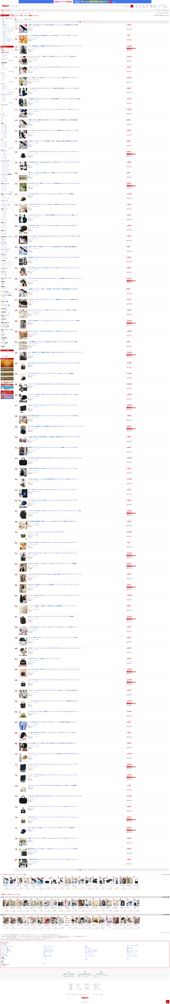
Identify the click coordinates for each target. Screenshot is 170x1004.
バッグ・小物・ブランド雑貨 (22, 13)
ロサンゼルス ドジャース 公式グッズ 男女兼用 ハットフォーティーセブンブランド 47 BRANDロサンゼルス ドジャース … (53, 711)
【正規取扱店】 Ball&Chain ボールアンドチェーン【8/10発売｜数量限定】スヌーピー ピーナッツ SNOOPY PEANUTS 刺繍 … (54, 98)
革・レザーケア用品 (7, 40)
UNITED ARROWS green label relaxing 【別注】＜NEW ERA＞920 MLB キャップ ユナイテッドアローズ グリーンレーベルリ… (54, 267)
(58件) (21, 889)
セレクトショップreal (32, 440)
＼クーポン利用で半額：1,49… (81, 925)
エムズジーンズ (31, 641)
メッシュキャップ (5, 163)
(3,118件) (131, 911)
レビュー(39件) (35, 692)
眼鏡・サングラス (6, 25)
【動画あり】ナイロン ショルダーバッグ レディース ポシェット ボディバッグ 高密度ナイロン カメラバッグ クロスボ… (53, 447)
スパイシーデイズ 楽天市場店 (33, 313)
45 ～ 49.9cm (4, 137)
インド (3, 69)
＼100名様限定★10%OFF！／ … (26, 925)
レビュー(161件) (35, 607)
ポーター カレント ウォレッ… (109, 885)
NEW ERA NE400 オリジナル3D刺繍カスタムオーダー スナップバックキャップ (44, 658)
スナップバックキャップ (6, 165)
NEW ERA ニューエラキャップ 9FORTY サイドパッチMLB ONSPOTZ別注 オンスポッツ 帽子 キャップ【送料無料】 (52, 785)
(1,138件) (131, 889)
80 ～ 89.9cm (4, 255)
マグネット (4, 177)
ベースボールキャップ (6, 162)
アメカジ (3, 101)
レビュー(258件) (35, 639)
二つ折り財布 (4, 309)
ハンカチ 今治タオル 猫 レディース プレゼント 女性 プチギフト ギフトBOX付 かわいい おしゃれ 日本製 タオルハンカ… (53, 627)
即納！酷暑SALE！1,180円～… (40, 885)
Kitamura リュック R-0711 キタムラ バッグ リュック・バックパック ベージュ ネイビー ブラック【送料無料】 (51, 616)
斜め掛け (3, 239)
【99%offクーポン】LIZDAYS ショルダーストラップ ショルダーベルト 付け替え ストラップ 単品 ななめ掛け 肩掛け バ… (53, 690)
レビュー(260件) (35, 111)
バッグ (4, 20)
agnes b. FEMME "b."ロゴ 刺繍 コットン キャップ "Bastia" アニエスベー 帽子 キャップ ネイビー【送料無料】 (51, 827)
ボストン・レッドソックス (7, 264)
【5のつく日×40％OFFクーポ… (19, 925)
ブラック (3, 74)
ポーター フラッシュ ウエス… (47, 885)
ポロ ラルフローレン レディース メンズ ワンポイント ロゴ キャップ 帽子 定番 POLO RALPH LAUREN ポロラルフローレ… (54, 753)
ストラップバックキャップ (7, 169)
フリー (3, 106)
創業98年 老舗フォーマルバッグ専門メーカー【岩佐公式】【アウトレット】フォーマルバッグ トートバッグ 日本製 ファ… (53, 848)
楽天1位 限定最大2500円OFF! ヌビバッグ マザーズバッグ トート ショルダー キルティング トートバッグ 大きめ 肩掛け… (53, 415)
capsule (30, 229)
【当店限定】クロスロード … (60, 925)
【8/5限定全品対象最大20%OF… (54, 908)
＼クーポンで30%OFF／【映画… (33, 925)
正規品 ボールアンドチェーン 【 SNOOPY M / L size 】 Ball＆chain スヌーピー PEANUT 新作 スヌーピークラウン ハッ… (53, 838)
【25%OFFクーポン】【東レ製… (33, 885)
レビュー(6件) (35, 850)
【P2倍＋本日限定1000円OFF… (129, 885)
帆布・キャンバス (5, 59)
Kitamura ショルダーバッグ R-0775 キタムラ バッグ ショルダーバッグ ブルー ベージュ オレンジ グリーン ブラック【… (53, 764)
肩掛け (3, 240)
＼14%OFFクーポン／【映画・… (116, 925)
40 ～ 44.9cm (4, 131)
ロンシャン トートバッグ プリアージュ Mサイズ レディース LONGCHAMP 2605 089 (45, 531)
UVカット (4, 196)
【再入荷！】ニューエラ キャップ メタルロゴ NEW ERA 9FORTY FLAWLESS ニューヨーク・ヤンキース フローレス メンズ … (54, 67)
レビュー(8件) (35, 797)
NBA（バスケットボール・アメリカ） (7, 206)
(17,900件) (110, 911)
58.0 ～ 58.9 (4, 184)
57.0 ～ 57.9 (4, 187)
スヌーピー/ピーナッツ (6, 288)
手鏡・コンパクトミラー (7, 39)
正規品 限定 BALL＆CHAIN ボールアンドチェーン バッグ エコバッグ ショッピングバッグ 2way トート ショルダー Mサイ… (54, 257)
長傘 (3, 245)
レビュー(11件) (35, 512)
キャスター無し (5, 327)
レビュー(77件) (35, 523)
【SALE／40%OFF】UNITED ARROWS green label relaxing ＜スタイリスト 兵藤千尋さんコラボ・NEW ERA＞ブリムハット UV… (55, 278)
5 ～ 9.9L (3, 217)
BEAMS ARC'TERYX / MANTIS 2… (136, 885)
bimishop (30, 165)
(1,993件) (138, 911)
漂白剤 (3, 339)
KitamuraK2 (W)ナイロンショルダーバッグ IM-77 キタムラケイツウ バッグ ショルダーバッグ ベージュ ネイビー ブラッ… (53, 151)
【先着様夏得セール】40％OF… (6, 885)
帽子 (4, 22)
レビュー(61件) (35, 68)
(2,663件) (48, 911)
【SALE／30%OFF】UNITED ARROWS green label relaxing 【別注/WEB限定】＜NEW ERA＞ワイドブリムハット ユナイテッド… (55, 574)
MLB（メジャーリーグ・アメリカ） (7, 202)
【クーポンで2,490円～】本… (74, 925)
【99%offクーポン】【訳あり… (88, 908)
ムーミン (3, 289)
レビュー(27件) (35, 428)
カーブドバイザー (5, 166)
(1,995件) (103, 889)
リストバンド (5, 36)
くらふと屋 (31, 176)
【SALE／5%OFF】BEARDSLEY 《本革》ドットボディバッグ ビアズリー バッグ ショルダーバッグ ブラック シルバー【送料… (55, 510)
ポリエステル (4, 55)
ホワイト (3, 76)
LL (2, 110)
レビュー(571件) (35, 290)
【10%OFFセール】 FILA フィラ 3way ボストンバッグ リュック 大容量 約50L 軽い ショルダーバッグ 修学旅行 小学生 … (53, 299)
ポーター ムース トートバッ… (54, 885)
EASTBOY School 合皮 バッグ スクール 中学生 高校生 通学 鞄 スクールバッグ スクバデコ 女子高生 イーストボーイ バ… (53, 479)
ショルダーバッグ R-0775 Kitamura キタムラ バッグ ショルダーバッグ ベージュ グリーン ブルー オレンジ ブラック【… (53, 774)
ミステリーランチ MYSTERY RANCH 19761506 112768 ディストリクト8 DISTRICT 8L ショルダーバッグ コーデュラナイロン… (54, 384)
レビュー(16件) (35, 459)
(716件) (83, 911)
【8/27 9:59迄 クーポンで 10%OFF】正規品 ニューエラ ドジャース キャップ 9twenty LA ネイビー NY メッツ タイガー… (53, 500)
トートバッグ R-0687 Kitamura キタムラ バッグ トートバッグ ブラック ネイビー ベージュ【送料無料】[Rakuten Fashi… (53, 700)
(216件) (55, 889)
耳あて (4, 33)
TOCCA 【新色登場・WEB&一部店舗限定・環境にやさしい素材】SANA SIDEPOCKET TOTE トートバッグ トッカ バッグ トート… (55, 352)
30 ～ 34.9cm (4, 124)
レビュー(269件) (35, 227)
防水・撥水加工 (5, 324)
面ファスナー (4, 181)
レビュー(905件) (35, 861)
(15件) (137, 889)
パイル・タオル (5, 57)
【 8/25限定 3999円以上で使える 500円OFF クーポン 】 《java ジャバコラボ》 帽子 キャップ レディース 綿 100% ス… (53, 732)
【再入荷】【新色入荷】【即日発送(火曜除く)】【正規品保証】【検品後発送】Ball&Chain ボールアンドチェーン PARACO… (54, 436)
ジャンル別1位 (44, 10)
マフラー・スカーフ (7, 28)
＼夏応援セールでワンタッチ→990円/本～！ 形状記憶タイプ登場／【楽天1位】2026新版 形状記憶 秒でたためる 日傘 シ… (53, 288)
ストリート (4, 98)
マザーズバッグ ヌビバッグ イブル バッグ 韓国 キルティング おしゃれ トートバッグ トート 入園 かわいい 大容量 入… (53, 310)
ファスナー (4, 175)
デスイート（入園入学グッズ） (34, 60)
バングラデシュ (5, 68)
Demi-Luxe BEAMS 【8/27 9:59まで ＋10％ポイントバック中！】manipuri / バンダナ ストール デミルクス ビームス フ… (53, 553)
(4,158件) (90, 889)
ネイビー (3, 78)
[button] (140, 6)
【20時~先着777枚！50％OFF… (19, 908)
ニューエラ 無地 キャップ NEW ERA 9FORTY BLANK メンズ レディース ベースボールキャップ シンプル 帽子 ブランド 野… (54, 236)
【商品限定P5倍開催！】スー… (108, 908)
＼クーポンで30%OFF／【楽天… (102, 925)
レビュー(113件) (35, 354)
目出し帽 (4, 24)
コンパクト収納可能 (6, 293)
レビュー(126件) (35, 407)
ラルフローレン (5, 86)
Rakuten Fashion (31, 49)
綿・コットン (4, 53)
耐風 (3, 284)
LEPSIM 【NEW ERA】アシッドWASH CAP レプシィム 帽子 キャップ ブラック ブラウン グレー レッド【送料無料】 (52, 563)
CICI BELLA (31, 28)
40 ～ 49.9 (4, 225)
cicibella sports (31, 292)
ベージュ (3, 77)
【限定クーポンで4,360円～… (102, 885)
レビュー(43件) (35, 734)
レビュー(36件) (35, 660)
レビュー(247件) (35, 745)
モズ (3, 90)
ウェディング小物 (6, 41)
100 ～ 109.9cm (5, 258)
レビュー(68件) (35, 269)
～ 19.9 (3, 228)
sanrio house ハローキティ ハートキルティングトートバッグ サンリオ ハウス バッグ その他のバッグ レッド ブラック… (53, 806)
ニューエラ (4, 85)
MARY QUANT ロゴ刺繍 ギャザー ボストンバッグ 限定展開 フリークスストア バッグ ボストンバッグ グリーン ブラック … (54, 584)
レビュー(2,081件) (35, 311)
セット (4, 42)
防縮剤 (3, 340)
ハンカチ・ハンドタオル (7, 29)
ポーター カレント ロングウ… (95, 885)
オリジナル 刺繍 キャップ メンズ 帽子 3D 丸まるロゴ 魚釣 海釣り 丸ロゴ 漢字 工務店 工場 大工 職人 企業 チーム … (52, 743)
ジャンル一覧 (158, 10)
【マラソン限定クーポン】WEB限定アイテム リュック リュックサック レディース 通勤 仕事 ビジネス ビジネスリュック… (53, 77)
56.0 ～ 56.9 (4, 189)
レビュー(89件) (35, 100)
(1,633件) (110, 889)
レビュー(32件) (35, 153)
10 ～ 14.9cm (4, 130)
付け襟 (4, 35)
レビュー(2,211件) (35, 26)
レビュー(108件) (35, 142)
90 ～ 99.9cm (4, 257)
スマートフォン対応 (6, 198)
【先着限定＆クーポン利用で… (67, 908)
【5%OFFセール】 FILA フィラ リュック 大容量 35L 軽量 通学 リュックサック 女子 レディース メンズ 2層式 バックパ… (53, 215)
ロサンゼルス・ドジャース (7, 263)
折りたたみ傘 (4, 244)
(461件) (76, 911)
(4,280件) (62, 911)
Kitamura (30, 704)
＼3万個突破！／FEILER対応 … (26, 885)
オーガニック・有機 (6, 313)
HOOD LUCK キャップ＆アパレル (34, 746)
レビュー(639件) (35, 37)
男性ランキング (25, 10)
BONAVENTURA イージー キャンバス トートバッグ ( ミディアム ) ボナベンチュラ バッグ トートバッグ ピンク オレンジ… (54, 817)
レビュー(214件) (35, 723)
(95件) (55, 911)
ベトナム (3, 67)
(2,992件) (35, 889)
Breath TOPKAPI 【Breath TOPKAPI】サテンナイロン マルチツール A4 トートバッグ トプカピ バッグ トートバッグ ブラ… (54, 669)
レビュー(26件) (35, 649)
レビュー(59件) (35, 238)
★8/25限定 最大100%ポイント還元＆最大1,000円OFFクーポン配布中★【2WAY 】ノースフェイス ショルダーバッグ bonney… (54, 162)
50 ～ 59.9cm (4, 273)
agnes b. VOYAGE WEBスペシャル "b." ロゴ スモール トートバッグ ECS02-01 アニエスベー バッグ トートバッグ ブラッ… (54, 679)
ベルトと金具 (4, 180)
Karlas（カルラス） (32, 134)
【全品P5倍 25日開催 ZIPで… (67, 885)
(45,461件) (41, 889)
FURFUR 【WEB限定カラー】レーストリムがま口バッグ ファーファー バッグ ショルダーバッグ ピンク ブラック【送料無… (54, 320)
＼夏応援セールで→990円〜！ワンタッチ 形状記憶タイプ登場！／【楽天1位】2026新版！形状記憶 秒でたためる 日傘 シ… (53, 141)
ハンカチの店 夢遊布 (32, 345)
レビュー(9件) (35, 470)
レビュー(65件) (35, 597)
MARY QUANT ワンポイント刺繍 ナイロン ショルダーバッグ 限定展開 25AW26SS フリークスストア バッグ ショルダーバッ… (54, 183)
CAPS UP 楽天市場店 (32, 662)
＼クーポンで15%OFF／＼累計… (123, 885)
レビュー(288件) (35, 396)
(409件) (96, 911)
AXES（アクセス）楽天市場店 (33, 535)
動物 (3, 335)
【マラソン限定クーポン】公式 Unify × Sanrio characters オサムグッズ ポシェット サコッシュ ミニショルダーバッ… (52, 489)
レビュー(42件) (35, 438)
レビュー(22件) (35, 776)
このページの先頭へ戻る (164, 932)
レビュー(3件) (35, 259)
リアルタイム (38, 10)
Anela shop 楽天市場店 (32, 630)
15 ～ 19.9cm (4, 128)
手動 (3, 347)
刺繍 (30, 13)
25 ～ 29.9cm (4, 127)
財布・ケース (5, 21)
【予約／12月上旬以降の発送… (67, 925)
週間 (30, 19)
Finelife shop (31, 419)
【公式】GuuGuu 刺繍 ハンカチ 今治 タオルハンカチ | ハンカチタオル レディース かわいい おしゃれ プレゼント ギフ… (53, 542)
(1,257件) (14, 911)
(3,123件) (83, 889)
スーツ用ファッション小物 (8, 27)
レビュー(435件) (35, 132)
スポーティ (4, 100)
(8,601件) (35, 911)
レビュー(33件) (35, 301)
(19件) (14, 889)
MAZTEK (30, 250)
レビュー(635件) (35, 79)
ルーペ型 (3, 344)
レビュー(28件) (35, 618)
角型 (3, 279)
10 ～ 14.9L (4, 216)
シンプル (3, 97)
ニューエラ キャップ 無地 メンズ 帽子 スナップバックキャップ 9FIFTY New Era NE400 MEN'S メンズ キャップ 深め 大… (53, 394)
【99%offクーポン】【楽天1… (74, 908)
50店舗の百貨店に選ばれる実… (47, 925)
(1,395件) (41, 911)
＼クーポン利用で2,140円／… (53, 925)
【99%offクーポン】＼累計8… (12, 925)
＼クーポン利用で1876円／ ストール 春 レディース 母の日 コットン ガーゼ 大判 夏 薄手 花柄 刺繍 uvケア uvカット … (52, 722)
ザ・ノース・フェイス (6, 89)
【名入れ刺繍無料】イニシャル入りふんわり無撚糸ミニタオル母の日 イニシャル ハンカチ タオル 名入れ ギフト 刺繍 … (53, 341)
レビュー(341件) (35, 502)
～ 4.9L (3, 210)
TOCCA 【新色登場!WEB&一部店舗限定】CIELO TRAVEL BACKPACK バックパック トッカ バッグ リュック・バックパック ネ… (55, 46)
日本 (3, 65)
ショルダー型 (4, 252)
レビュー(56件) (35, 628)
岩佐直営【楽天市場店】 (33, 852)
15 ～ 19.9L (4, 213)
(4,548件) (90, 911)
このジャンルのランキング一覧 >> (162, 13)
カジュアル (4, 95)
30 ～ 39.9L (4, 211)
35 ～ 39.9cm (4, 133)
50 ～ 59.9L (4, 219)
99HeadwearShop (31, 398)
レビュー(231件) (35, 216)
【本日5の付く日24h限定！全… (95, 925)
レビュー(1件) (35, 671)
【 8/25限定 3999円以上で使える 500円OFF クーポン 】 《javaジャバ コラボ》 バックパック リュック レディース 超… (53, 468)
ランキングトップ (18, 10)
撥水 (3, 195)
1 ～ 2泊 (3, 298)
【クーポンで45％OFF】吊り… (6, 908)
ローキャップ (4, 167)
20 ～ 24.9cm (4, 126)
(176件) (62, 889)
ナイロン (3, 56)
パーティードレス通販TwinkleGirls (34, 609)
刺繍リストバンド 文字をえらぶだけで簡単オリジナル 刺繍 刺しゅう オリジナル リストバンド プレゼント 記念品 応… (53, 172)
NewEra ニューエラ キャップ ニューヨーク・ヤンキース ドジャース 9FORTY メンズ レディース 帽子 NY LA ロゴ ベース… (54, 109)
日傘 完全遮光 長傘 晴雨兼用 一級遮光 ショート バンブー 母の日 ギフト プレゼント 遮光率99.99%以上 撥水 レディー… (53, 521)
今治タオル (4, 88)
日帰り (3, 296)
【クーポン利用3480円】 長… (129, 925)
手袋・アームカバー (7, 32)
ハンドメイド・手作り (6, 306)
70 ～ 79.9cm (4, 276)
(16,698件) (7, 889)
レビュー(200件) (35, 58)
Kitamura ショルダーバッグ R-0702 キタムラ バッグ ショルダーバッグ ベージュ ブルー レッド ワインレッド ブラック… (53, 405)
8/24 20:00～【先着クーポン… (47, 908)
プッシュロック (5, 178)
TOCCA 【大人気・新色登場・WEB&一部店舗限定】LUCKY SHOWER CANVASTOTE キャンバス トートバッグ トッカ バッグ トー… (56, 426)
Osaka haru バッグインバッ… (81, 885)
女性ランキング (31, 10)
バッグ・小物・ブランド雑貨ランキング (26, 15)
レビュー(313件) (35, 248)
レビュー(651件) (35, 90)
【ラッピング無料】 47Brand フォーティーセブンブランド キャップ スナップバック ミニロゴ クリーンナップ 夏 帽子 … (53, 637)
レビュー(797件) (35, 417)
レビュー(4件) (35, 755)
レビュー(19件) (35, 333)
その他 (4, 43)
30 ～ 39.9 (4, 226)
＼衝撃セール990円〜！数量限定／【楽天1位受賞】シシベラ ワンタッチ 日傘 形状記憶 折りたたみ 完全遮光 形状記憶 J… (53, 119)
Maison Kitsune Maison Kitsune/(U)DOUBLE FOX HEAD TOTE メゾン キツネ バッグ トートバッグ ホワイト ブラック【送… (54, 362)
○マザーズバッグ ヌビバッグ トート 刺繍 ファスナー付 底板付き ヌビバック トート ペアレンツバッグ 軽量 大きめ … (52, 56)
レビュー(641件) (35, 174)
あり (3, 302)
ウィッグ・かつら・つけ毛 (8, 31)
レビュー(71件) (35, 185)
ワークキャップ (5, 172)
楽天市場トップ (4, 13)
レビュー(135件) (35, 47)
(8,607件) (69, 889)
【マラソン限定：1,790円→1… (26, 908)
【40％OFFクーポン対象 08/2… (123, 908)
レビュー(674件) (35, 206)
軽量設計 (3, 317)
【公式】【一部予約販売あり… (74, 885)
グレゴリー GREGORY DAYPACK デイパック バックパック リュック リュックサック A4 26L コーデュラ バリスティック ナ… (54, 595)
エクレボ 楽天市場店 (32, 725)
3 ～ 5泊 (3, 299)
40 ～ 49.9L (4, 220)
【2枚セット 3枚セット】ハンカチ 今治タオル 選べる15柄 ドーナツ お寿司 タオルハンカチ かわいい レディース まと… (53, 331)
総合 (3, 17)
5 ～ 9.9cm (4, 136)
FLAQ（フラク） (31, 70)
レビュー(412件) (35, 533)
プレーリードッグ (32, 546)
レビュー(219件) (35, 343)
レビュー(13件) (35, 766)
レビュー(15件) (35, 480)
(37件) (48, 889)
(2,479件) (21, 911)
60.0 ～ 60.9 (4, 190)
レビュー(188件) (35, 164)
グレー (3, 80)
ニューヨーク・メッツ (6, 266)
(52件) (117, 889)
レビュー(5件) (35, 554)
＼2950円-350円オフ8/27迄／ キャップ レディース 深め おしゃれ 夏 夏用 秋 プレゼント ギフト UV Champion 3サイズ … (53, 204)
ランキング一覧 (5, 356)
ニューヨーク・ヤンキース (7, 261)
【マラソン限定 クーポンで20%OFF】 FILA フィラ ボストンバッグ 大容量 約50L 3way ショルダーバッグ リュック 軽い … (53, 130)
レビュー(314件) (35, 121)
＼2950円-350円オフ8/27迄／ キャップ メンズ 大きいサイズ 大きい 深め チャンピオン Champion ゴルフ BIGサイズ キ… (53, 225)
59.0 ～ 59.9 (4, 186)
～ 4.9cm (3, 134)
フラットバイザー (5, 170)
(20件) (76, 889)
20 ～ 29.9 (4, 223)
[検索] (132, 6)
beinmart (30, 757)
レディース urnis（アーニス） (33, 102)
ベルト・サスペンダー (7, 38)
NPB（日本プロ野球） (6, 204)
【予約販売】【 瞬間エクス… (19, 885)
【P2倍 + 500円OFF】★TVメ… (61, 908)
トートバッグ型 (5, 250)
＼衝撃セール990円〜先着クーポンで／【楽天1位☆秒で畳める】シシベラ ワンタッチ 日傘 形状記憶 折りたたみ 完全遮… (53, 24)
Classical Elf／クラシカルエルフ (34, 472)
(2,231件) (28, 889)
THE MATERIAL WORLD (33, 713)
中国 (3, 64)
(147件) (28, 911)
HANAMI (30, 144)
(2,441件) (69, 911)
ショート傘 (4, 247)
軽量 (3, 283)
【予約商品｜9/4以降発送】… (109, 925)
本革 (3, 332)
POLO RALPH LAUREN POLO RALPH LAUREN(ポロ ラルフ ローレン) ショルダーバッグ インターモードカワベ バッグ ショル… (55, 457)
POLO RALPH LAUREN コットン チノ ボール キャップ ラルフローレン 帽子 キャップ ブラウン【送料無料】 (51, 193)
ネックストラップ (6, 34)
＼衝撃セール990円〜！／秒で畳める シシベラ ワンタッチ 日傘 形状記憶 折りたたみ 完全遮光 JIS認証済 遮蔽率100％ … (53, 246)
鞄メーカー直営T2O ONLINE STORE (34, 81)
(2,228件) (117, 911)
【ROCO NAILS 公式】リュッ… (12, 885)
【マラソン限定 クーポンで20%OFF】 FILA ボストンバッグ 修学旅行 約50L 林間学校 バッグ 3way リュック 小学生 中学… (53, 88)
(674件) (7, 911)
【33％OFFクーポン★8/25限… (40, 925)
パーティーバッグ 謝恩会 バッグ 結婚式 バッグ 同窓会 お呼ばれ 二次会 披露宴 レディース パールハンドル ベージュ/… (53, 605)
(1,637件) (96, 889)
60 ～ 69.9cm (4, 274)
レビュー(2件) (35, 576)
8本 (2, 320)
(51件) (124, 911)
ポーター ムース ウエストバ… (60, 885)
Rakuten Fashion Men (32, 375)
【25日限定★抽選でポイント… (88, 885)
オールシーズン (5, 115)
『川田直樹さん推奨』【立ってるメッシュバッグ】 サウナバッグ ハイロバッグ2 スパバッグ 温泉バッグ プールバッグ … (53, 859)
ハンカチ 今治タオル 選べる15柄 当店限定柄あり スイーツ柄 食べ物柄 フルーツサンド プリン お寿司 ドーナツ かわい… (53, 35)
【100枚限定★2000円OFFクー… (13, 908)
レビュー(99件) (35, 544)
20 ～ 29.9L (4, 214)
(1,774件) (124, 889)
